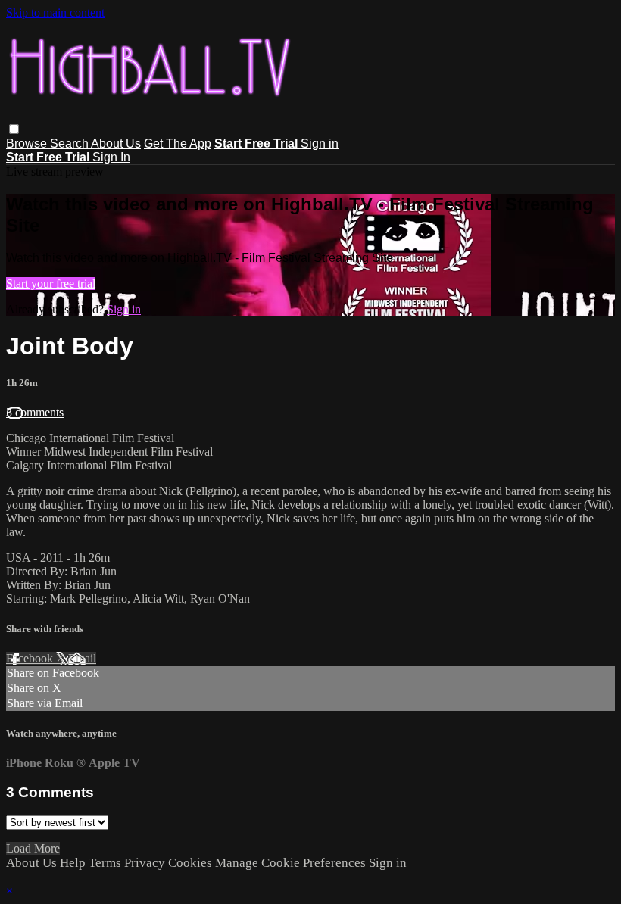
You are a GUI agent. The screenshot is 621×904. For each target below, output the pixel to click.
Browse (28, 143)
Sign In (111, 157)
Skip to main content (55, 12)
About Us (116, 143)
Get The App (177, 143)
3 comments (35, 412)
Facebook (31, 658)
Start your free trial (50, 283)
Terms (106, 863)
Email (82, 658)
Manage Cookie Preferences (292, 863)
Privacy (146, 863)
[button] (14, 129)
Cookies (191, 863)
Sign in (320, 143)
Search (70, 143)
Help (74, 863)
